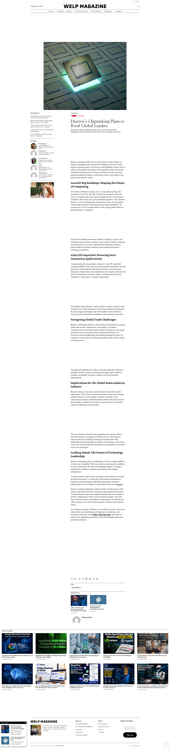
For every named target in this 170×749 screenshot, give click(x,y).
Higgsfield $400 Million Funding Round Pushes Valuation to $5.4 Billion (42, 121)
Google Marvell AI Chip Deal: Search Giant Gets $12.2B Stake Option (41, 117)
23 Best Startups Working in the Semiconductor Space (97, 607)
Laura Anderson (43, 158)
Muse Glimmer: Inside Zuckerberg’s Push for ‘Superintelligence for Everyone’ (16, 686)
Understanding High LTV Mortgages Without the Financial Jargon (46, 147)
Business (100, 729)
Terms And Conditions (82, 735)
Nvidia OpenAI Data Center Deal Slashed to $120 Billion (42, 130)
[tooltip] (132, 1)
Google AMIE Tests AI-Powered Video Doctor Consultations (41, 135)
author (40, 165)
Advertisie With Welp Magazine (84, 726)
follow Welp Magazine (102, 514)
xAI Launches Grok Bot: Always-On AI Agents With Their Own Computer (42, 126)
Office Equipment (103, 724)
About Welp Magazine (82, 724)
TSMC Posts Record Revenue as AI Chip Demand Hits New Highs (78, 609)
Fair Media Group (59, 745)
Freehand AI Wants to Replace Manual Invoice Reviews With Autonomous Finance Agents (152, 686)
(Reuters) (119, 484)
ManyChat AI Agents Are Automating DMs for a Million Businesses (85, 686)
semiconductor (76, 587)
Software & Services (103, 726)
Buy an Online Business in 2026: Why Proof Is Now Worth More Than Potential (50, 686)
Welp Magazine (43, 143)
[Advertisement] (85, 26)
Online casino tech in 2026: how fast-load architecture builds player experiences (46, 176)
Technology (74, 113)
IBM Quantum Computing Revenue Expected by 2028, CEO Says (118, 686)
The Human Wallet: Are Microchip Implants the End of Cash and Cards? (45, 169)
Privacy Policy (79, 732)
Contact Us (79, 729)
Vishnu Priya (87, 617)
